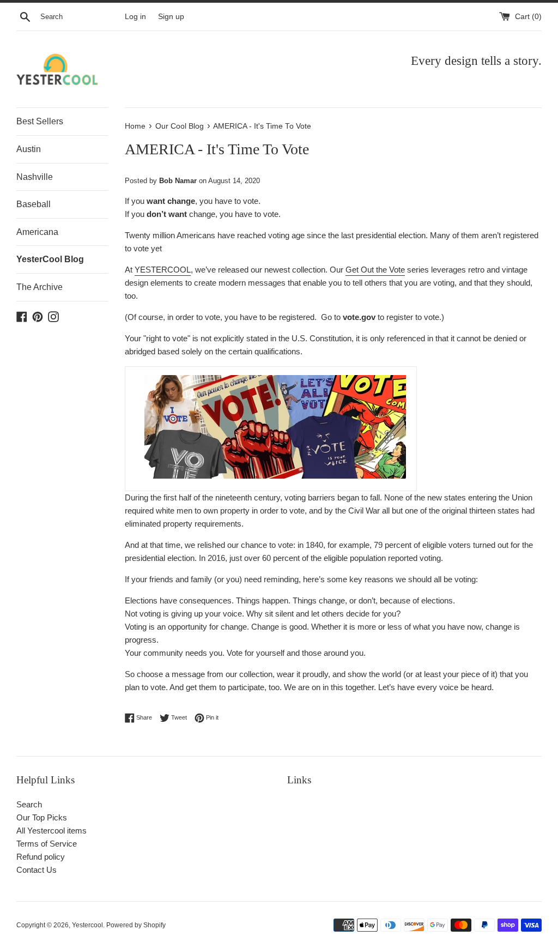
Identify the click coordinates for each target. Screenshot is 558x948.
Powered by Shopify (136, 925)
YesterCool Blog (50, 259)
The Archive (39, 287)
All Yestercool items (51, 830)
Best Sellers (39, 121)
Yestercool (87, 925)
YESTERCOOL (163, 269)
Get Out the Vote (375, 269)
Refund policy (40, 856)
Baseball (33, 204)
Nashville (34, 177)
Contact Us (36, 869)
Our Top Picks (41, 817)
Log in (135, 17)
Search (29, 804)
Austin (28, 149)
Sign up (171, 17)
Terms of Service (46, 843)
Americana (37, 232)
